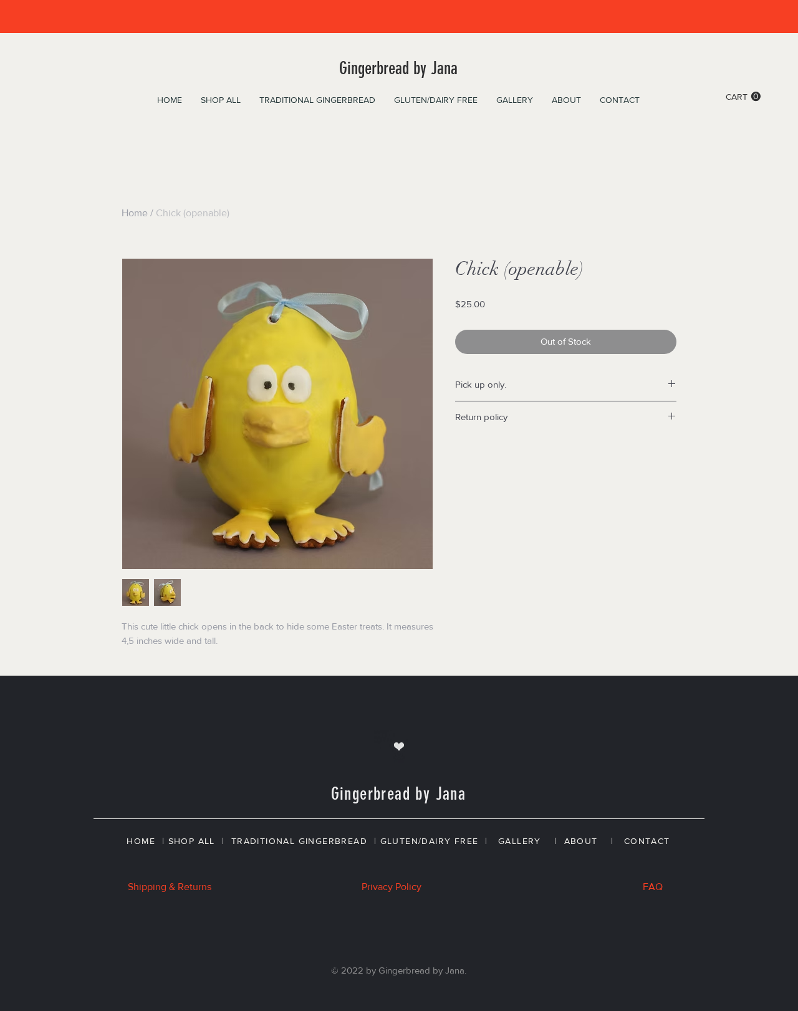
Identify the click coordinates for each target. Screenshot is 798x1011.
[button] (743, 97)
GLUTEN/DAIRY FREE (429, 841)
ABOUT (581, 841)
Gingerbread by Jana (398, 68)
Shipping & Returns (169, 886)
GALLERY (519, 841)
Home (135, 213)
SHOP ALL (191, 841)
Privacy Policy (391, 886)
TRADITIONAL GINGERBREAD (299, 841)
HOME (141, 841)
